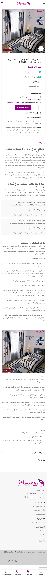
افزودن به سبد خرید (23, 107)
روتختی (23, 127)
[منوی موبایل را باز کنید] (44, 3)
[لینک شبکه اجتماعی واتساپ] (12, 561)
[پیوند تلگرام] (9, 561)
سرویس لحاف (19, 121)
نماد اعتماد (41, 541)
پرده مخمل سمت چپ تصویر (22, 102)
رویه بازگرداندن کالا (39, 506)
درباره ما (42, 531)
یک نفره (28, 124)
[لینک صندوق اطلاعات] (23, 553)
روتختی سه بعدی (30, 130)
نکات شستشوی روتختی (33, 243)
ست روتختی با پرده (31, 121)
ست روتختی (20, 132)
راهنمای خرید (41, 519)
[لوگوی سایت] (23, 3)
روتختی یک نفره (30, 132)
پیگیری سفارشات (39, 510)
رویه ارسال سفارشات (38, 523)
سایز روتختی (37, 82)
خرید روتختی (31, 127)
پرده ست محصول (35, 93)
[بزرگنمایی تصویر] (41, 48)
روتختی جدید (16, 127)
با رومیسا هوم (40, 527)
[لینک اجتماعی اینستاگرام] (15, 561)
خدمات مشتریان (40, 503)
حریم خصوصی (40, 514)
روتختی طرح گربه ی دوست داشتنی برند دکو (25, 150)
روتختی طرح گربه (18, 130)
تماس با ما (42, 535)
